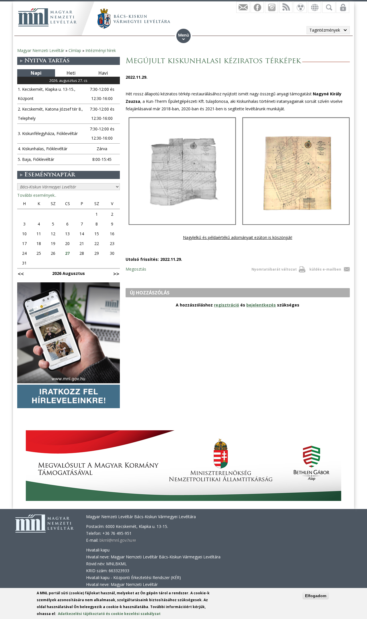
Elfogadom (315, 595)
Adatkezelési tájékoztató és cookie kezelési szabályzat (109, 613)
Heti (71, 73)
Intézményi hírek (100, 50)
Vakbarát (300, 7)
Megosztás (136, 269)
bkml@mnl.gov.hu (117, 540)
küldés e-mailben (325, 269)
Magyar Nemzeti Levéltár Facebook (257, 7)
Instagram (271, 7)
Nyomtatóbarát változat (274, 269)
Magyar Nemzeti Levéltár (40, 50)
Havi (103, 73)
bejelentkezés (261, 305)
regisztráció (226, 305)
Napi (36, 73)
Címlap (75, 50)
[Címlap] (47, 17)
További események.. (36, 195)
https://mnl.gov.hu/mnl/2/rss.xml (285, 7)
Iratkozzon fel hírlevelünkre (242, 7)
